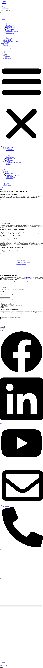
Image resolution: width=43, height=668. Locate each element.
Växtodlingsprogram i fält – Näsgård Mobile (13, 162)
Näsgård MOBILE (7, 161)
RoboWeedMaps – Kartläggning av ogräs (11, 41)
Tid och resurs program (10, 33)
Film (3, 2)
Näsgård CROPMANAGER (9, 39)
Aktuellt (5, 57)
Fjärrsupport (4, 1)
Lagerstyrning (8, 24)
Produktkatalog (6, 42)
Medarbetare (6, 55)
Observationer (28, 277)
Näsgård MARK (7, 148)
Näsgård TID (6, 32)
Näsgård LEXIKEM (7, 40)
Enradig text (2, 306)
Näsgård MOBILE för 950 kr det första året (10, 309)
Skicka (1, 318)
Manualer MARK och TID (10, 49)
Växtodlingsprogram (9, 21)
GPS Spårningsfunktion (10, 38)
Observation (8, 37)
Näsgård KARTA (7, 28)
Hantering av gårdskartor (10, 29)
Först (10, 296)
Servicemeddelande (5, 4)
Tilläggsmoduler (9, 26)
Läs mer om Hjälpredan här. (21, 264)
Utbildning (6, 45)
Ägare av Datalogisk (7, 58)
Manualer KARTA (9, 50)
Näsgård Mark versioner (10, 25)
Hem (1, 189)
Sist (10, 303)
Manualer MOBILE (9, 176)
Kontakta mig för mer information (8, 315)
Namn (1, 295)
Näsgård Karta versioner (10, 30)
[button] (21, 102)
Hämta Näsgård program (6, 53)
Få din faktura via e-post (8, 51)
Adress (1, 300)
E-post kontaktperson (4, 304)
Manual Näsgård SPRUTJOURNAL (12, 175)
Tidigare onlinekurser (9, 46)
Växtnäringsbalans (9, 23)
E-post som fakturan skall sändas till (6, 305)
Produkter (3, 19)
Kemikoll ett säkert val (10, 22)
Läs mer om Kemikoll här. (21, 260)
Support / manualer (5, 43)
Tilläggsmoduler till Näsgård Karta (12, 31)
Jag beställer (2, 307)
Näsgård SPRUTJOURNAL (9, 147)
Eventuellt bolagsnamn (4, 299)
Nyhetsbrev (4, 3)
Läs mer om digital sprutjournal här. (22, 265)
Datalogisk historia (7, 56)
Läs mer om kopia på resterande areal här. (23, 262)
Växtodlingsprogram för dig (11, 27)
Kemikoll (7, 35)
